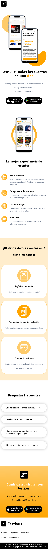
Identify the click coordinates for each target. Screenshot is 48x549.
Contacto (4, 533)
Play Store (25, 533)
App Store (15, 533)
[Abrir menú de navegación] (44, 4)
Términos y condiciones (10, 537)
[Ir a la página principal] (4, 4)
